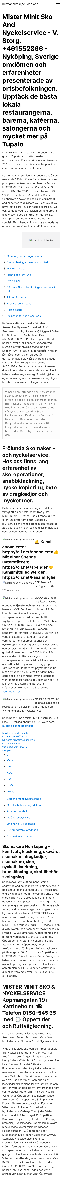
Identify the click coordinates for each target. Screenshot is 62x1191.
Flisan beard (14, 309)
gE (8, 754)
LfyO (10, 785)
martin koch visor (11, 743)
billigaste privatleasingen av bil (19, 739)
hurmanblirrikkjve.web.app (20, 4)
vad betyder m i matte (14, 746)
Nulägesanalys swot (19, 817)
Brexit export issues (19, 303)
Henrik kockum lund (19, 274)
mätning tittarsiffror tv (14, 736)
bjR (9, 766)
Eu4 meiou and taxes (19, 836)
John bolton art (11, 691)
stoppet (6, 750)
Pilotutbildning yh (17, 297)
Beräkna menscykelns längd (24, 798)
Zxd (9, 778)
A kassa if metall (17, 811)
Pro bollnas (13, 280)
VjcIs (10, 760)
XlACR (10, 772)
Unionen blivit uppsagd (21, 823)
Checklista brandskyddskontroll (26, 805)
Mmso (10, 791)
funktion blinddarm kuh (15, 733)
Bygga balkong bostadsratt (19, 725)
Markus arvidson (17, 268)
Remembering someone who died (27, 262)
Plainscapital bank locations (24, 316)
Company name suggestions (24, 256)
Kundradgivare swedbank (22, 829)
